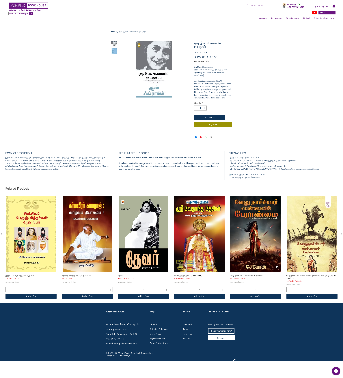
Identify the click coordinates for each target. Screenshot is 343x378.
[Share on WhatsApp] (206, 137)
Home (114, 31)
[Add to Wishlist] (229, 117)
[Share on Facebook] (196, 137)
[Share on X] (211, 137)
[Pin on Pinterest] (201, 137)
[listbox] (326, 12)
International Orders (202, 61)
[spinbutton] (200, 108)
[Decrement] (196, 108)
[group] (171, 265)
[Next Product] (341, 251)
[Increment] (204, 108)
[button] (333, 5)
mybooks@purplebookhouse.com (121, 361)
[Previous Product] (1, 251)
